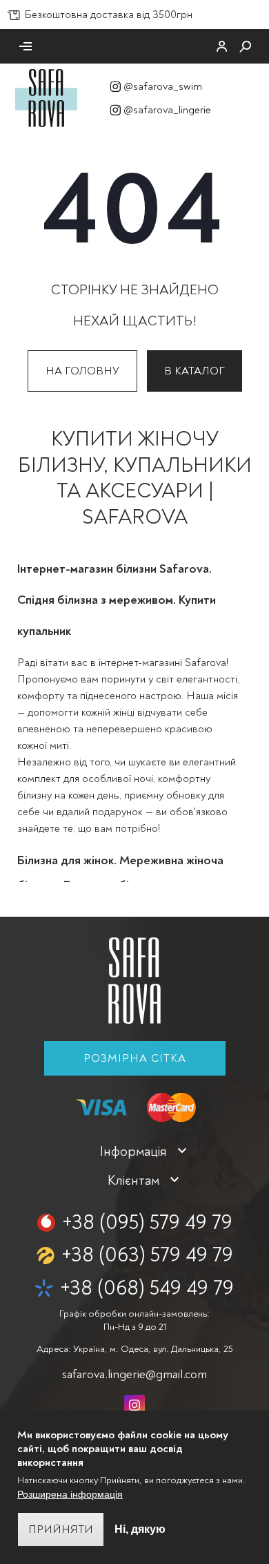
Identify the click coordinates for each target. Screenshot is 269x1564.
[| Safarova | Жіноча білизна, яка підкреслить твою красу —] (46, 97)
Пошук (245, 46)
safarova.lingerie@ (134, 1374)
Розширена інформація (70, 1494)
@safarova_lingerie (167, 110)
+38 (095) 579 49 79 (147, 1222)
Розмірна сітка (134, 1058)
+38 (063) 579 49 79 (147, 1255)
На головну (82, 371)
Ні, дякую (140, 1529)
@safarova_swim (162, 86)
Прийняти (60, 1529)
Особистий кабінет (222, 46)
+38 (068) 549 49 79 (147, 1288)
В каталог (194, 371)
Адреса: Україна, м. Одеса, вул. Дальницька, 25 (134, 1349)
